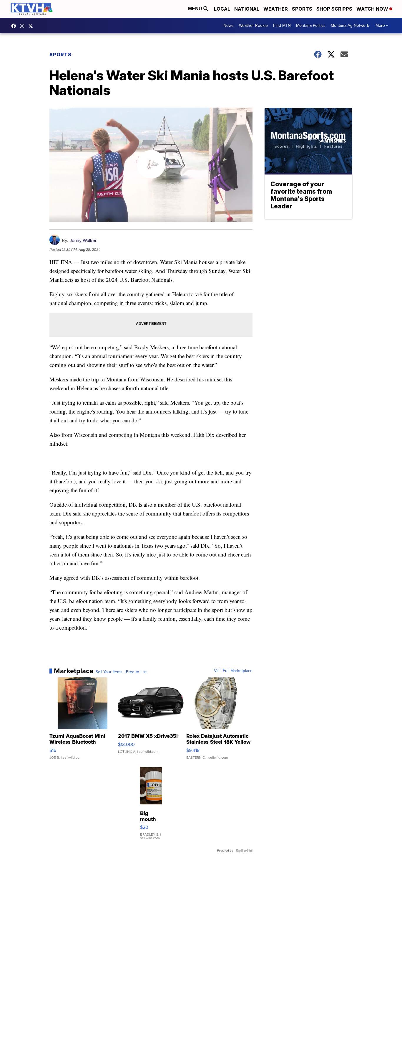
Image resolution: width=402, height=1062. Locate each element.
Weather (275, 9)
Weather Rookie (253, 25)
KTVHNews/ (15, 26)
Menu (195, 8)
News (228, 25)
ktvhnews (23, 26)
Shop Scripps (334, 9)
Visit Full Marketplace (233, 671)
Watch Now (372, 9)
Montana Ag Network (350, 25)
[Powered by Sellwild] (244, 851)
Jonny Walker (83, 240)
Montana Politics (310, 25)
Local (222, 9)
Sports (302, 9)
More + (382, 25)
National (246, 9)
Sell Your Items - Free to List (121, 672)
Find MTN (282, 25)
